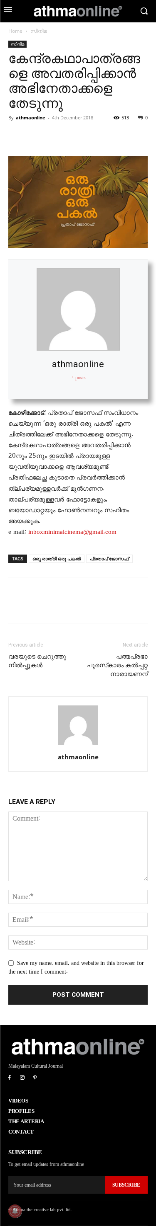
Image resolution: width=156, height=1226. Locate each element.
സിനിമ (38, 30)
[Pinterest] (55, 136)
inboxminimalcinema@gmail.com (72, 531)
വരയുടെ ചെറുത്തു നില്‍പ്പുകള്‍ (37, 661)
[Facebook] (16, 136)
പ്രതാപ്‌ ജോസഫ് (109, 558)
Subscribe (126, 1185)
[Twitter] (35, 136)
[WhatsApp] (74, 136)
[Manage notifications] (15, 1211)
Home (15, 30)
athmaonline (30, 117)
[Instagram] (22, 1078)
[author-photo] (78, 745)
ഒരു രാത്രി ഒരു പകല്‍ (56, 558)
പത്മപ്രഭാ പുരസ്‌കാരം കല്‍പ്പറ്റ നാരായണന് (117, 665)
